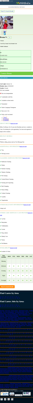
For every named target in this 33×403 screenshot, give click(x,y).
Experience (6, 119)
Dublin (9, 368)
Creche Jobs (30, 322)
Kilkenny (30, 368)
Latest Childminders (19, 319)
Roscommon (6, 371)
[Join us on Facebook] (2, 400)
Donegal (2, 368)
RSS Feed (7, 310)
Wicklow (7, 372)
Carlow (17, 367)
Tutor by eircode (14, 387)
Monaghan (28, 370)
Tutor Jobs (18, 326)
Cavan (21, 367)
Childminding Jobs (13, 322)
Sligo (11, 371)
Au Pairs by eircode (9, 384)
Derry (30, 367)
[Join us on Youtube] (9, 400)
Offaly (1, 371)
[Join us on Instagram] (12, 400)
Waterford (23, 371)
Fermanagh (14, 368)
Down (6, 368)
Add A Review (4, 77)
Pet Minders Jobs (21, 325)
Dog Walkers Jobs (11, 325)
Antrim (9, 367)
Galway (19, 368)
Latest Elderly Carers (5, 320)
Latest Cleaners (14, 320)
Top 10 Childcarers (11, 313)
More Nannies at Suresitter (11, 314)
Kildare (26, 368)
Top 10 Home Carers (22, 313)
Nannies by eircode (9, 386)
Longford (14, 370)
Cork (27, 367)
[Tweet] (4, 34)
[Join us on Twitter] (5, 400)
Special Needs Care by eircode (22, 386)
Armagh (13, 367)
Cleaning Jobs (22, 322)
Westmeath (29, 371)
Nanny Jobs (24, 324)
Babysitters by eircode (15, 383)
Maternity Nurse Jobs (15, 324)
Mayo (21, 370)
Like (10, 37)
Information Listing (23, 310)
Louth (17, 370)
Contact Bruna (6, 73)
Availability (6, 120)
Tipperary (15, 371)
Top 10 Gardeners (22, 317)
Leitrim (5, 370)
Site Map (2, 310)
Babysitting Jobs (5, 322)
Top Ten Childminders (8, 312)
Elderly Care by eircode (20, 384)
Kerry (22, 368)
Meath (24, 370)
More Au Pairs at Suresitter (11, 316)
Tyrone (19, 371)
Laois (1, 370)
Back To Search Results (7, 11)
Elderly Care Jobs (5, 324)
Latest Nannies (28, 319)
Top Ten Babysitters (19, 312)
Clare (24, 367)
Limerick (9, 370)
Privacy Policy (14, 310)
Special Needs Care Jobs (9, 326)
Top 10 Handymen (12, 317)
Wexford (2, 372)
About (5, 117)
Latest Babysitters (9, 319)
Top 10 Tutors (3, 317)
